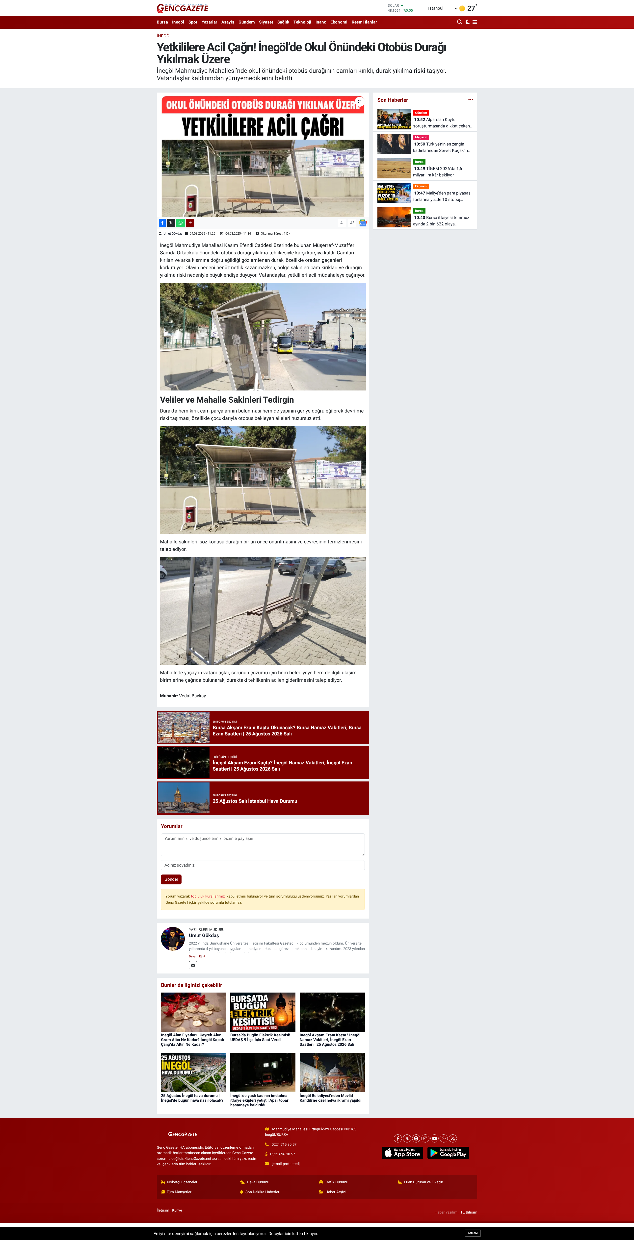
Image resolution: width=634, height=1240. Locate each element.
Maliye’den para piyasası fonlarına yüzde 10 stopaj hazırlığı (442, 197)
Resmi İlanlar (364, 22)
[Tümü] (470, 99)
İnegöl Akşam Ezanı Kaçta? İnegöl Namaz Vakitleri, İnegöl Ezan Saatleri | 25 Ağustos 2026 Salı (330, 1040)
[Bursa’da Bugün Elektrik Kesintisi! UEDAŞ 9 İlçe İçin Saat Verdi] (262, 1011)
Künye (177, 1210)
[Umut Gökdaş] (173, 938)
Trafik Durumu (336, 1182)
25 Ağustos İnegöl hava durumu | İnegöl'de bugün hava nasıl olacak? (192, 1098)
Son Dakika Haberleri (262, 1192)
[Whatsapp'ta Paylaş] (180, 223)
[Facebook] (398, 1138)
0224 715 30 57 (284, 1144)
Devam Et (196, 956)
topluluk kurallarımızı (209, 896)
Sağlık (283, 22)
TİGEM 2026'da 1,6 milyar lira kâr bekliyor (437, 171)
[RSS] (453, 1138)
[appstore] (402, 1153)
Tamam (473, 1233)
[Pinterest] (416, 1138)
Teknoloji (302, 22)
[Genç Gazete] (183, 8)
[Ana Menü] (474, 22)
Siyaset (266, 22)
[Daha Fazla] (190, 223)
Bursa (162, 22)
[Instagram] (425, 1138)
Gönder (171, 879)
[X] (407, 1138)
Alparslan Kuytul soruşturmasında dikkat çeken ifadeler (441, 123)
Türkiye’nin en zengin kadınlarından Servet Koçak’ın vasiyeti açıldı (440, 148)
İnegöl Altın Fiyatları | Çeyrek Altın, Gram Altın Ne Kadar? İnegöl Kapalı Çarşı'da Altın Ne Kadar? (192, 1040)
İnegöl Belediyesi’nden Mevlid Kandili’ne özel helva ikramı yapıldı (330, 1098)
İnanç (321, 22)
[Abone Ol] (363, 222)
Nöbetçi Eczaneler (182, 1182)
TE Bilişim (468, 1212)
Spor (192, 22)
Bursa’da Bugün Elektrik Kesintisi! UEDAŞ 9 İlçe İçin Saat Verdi (260, 1037)
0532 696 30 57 (282, 1154)
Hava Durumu (258, 1182)
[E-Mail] (193, 965)
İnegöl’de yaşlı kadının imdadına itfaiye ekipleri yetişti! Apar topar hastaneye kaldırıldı (259, 1100)
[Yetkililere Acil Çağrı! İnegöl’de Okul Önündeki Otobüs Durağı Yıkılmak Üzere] (263, 155)
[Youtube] (434, 1138)
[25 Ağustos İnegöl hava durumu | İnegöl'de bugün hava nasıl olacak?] (193, 1072)
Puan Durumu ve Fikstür (423, 1182)
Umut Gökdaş (173, 233)
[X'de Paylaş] (171, 223)
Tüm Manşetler (179, 1192)
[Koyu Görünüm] (467, 22)
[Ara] (460, 22)
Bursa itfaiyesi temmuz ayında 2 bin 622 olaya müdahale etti (441, 221)
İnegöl (178, 22)
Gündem (246, 22)
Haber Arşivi (335, 1192)
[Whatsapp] (444, 1138)
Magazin (421, 137)
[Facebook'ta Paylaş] (162, 223)
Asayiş (227, 22)
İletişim (163, 1210)
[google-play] (448, 1153)
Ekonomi (338, 22)
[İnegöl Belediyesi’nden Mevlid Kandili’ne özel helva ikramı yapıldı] (332, 1072)
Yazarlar (209, 22)
